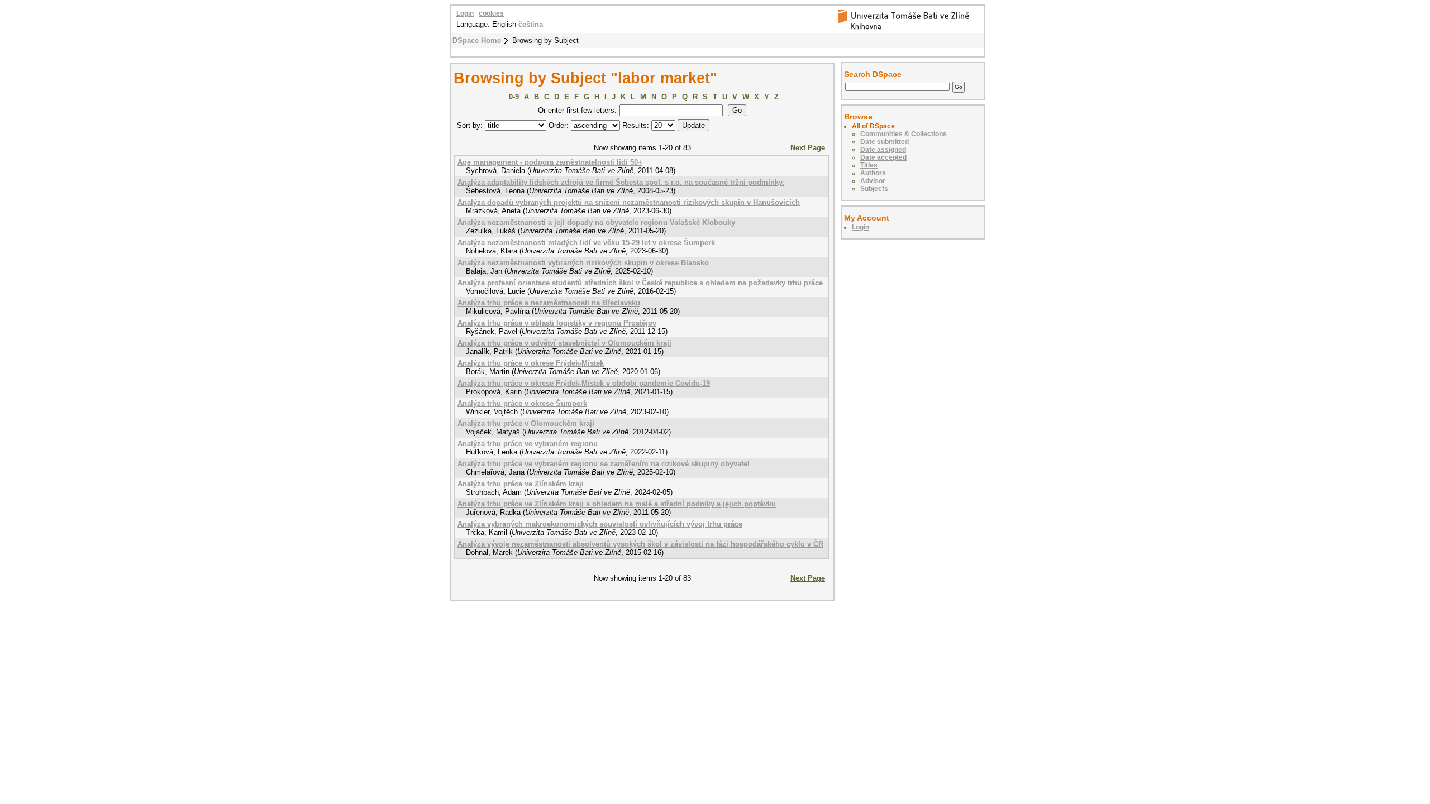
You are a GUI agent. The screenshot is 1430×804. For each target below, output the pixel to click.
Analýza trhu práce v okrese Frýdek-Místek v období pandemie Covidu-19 (583, 383)
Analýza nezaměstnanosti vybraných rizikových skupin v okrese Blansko (583, 263)
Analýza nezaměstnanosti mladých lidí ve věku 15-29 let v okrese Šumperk (586, 242)
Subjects (874, 189)
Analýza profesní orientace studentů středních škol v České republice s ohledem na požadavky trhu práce (640, 283)
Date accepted (883, 157)
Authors (873, 173)
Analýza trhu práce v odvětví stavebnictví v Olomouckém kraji (564, 343)
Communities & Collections (903, 134)
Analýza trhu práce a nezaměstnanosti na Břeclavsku (548, 303)
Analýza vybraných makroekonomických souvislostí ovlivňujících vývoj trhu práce (599, 524)
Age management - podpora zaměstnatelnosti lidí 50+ (549, 162)
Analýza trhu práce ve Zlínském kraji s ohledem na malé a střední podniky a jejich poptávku (616, 504)
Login (465, 13)
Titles (869, 165)
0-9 (514, 97)
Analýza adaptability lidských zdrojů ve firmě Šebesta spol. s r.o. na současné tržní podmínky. (620, 182)
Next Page (807, 147)
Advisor (872, 181)
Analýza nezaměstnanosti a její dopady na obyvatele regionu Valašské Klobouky (596, 222)
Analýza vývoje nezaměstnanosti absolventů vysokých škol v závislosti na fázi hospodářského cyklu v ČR (640, 544)
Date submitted (884, 142)
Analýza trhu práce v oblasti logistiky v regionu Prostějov (556, 323)
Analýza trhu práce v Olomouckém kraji (525, 423)
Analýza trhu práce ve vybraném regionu (527, 443)
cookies (491, 13)
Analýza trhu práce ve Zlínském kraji (520, 484)
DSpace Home (476, 40)
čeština (530, 24)
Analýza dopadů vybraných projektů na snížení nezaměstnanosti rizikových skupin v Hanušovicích (628, 202)
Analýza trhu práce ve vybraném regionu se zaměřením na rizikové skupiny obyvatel (603, 464)
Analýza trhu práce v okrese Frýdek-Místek (530, 363)
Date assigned (883, 150)
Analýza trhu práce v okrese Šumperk (522, 403)
